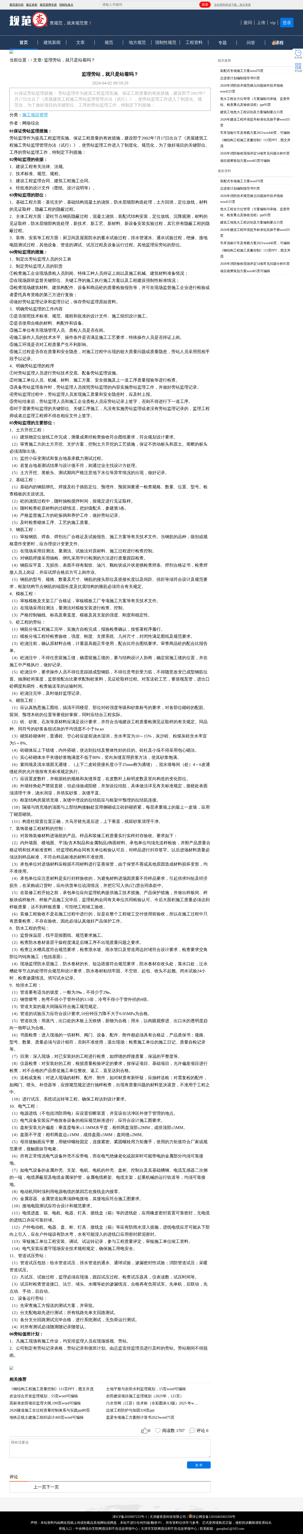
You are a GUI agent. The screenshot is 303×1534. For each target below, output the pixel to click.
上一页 (39, 1487)
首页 (23, 42)
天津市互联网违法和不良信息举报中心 (169, 1528)
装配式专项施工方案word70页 (241, 71)
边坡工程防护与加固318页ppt (130, 1410)
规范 (109, 42)
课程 (279, 42)
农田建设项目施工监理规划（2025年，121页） (145, 1396)
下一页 (52, 1487)
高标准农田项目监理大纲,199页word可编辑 (45, 1403)
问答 (251, 42)
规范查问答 (16, 4)
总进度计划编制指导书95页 (240, 78)
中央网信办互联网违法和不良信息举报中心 (106, 1528)
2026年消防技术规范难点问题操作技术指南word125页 (251, 88)
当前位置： (20, 60)
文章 (80, 42)
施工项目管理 (35, 114)
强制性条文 (66, 4)
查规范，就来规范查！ (71, 23)
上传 (261, 22)
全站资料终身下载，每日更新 (232, 4)
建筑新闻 (52, 42)
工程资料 (194, 42)
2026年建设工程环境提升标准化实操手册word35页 (255, 122)
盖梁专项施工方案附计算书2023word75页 (140, 1417)
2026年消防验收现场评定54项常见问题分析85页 (255, 153)
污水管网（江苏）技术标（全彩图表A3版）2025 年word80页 (156, 1403)
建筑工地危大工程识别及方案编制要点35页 (251, 112)
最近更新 (31, 4)
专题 (222, 42)
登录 (287, 22)
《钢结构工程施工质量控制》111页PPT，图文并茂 (51, 1389)
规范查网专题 (48, 4)
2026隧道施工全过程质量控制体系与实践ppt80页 (49, 1410)
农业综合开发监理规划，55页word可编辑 (43, 1396)
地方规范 (137, 42)
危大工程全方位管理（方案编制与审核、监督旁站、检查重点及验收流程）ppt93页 (255, 102)
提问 (248, 22)
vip (273, 22)
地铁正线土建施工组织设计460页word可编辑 (46, 1417)
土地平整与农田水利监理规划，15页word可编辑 (146, 1389)
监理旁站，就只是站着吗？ (69, 60)
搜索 (205, 4)
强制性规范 (165, 42)
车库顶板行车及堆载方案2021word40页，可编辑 (255, 133)
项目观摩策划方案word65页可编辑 (245, 161)
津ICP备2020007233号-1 (129, 1517)
